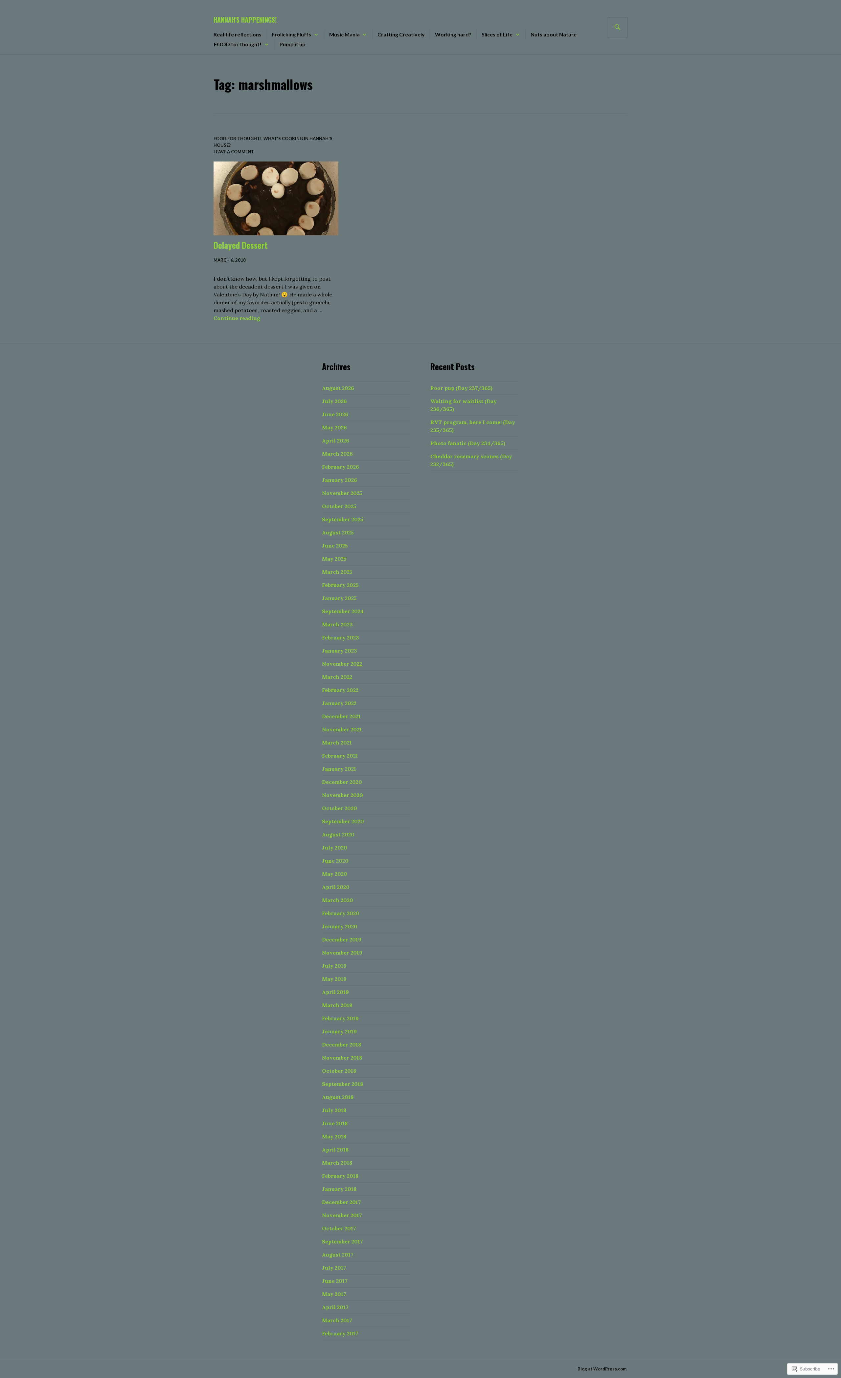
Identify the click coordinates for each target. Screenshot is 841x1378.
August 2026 (338, 388)
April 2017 (335, 1307)
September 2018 (342, 1084)
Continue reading (237, 318)
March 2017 (337, 1320)
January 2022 (339, 703)
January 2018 (339, 1189)
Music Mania (344, 34)
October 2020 (339, 808)
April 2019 (335, 992)
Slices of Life (497, 34)
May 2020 (334, 874)
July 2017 (334, 1267)
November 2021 (342, 729)
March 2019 (337, 1005)
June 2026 (335, 414)
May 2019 (334, 979)
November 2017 (342, 1215)
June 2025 (335, 545)
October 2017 (339, 1228)
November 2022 (342, 663)
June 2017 (335, 1281)
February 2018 (340, 1176)
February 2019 (340, 1018)
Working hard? (453, 34)
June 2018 (335, 1123)
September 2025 (342, 519)
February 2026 (340, 466)
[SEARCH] (617, 27)
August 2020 (338, 834)
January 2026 (339, 480)
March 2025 (337, 572)
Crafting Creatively (401, 34)
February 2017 (340, 1333)
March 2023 (337, 624)
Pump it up (293, 44)
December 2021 (341, 716)
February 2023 (340, 637)
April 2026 (335, 440)
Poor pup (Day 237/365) (461, 388)
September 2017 (342, 1241)
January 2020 (339, 926)
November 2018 (342, 1057)
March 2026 (337, 453)
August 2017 (337, 1254)
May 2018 (334, 1136)
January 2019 (339, 1031)
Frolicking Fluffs (291, 34)
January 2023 (339, 650)
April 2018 (335, 1149)
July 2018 (334, 1110)
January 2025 (339, 598)
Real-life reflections (237, 34)
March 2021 (337, 742)
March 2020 (337, 900)
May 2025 (334, 558)
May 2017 (334, 1294)
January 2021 (339, 768)
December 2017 (341, 1202)
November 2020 (342, 795)
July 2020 (334, 847)
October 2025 (339, 506)
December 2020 (342, 782)
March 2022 (337, 677)
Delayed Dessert (241, 245)
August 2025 (338, 532)
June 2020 (335, 860)
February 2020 (340, 913)
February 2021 (340, 755)
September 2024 (343, 611)
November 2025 (342, 493)
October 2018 (339, 1070)
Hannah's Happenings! (245, 20)
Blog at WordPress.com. (602, 1368)
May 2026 (334, 427)
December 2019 (341, 939)
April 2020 (336, 887)
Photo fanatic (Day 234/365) (467, 443)
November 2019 (342, 952)
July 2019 (334, 965)
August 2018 (337, 1097)
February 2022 (340, 690)
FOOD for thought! (237, 44)
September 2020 (343, 821)
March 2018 (337, 1162)
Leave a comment (234, 151)
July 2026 (334, 401)
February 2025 (340, 585)
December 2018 (341, 1044)
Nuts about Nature (554, 34)
